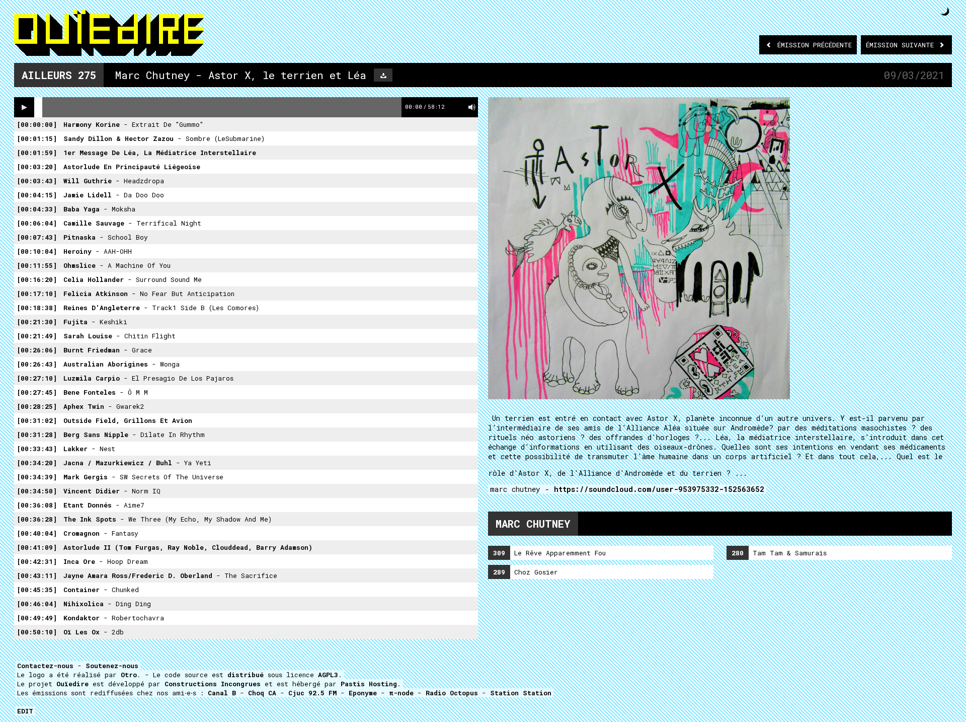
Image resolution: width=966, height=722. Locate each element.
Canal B (222, 692)
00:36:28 (37, 519)
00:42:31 (37, 561)
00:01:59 (37, 152)
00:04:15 (37, 194)
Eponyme (363, 692)
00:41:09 (37, 547)
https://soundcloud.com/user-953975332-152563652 (659, 489)
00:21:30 (37, 321)
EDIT (25, 710)
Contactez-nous (45, 665)
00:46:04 (37, 603)
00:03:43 (37, 180)
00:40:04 (37, 533)
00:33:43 (37, 448)
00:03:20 (37, 166)
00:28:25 (37, 406)
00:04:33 (37, 208)
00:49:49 (37, 617)
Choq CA (262, 692)
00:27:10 (37, 378)
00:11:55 (37, 265)
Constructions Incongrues (213, 683)
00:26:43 (37, 364)
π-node (401, 692)
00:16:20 (37, 279)
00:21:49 (37, 335)
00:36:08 (37, 505)
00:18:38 (37, 307)
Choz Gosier (525, 571)
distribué (245, 674)
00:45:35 (37, 589)
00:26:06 (37, 349)
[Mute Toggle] (472, 107)
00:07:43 (37, 237)
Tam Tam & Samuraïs (779, 552)
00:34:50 (37, 490)
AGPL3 (328, 674)
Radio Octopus (452, 692)
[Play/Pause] (24, 107)
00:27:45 (37, 392)
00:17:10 (37, 293)
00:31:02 (37, 420)
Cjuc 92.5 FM (312, 692)
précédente (814, 44)
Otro (129, 674)
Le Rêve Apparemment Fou (549, 552)
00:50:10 (37, 631)
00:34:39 (37, 476)
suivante (902, 44)
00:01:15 (37, 138)
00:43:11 (37, 575)
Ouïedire (72, 683)
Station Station (520, 692)
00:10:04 (37, 251)
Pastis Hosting (369, 683)
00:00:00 (37, 124)
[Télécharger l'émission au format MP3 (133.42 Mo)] (383, 75)
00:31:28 (37, 434)
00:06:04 (37, 223)
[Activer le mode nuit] (945, 11)
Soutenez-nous (112, 665)
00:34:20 (37, 462)
